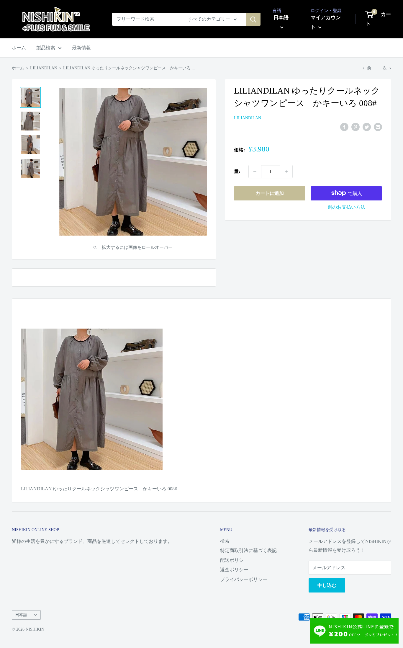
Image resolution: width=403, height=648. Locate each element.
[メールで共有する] (378, 126)
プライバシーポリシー (243, 579)
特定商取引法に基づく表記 (248, 550)
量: (237, 171)
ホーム (19, 47)
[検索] (253, 19)
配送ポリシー (234, 560)
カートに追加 (269, 192)
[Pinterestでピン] (355, 126)
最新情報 (81, 47)
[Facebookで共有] (344, 126)
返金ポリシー (234, 569)
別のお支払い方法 (346, 206)
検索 (225, 540)
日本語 (21, 615)
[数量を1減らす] (255, 171)
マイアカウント (326, 22)
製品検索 (45, 47)
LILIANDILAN (43, 68)
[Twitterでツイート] (367, 126)
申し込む (326, 585)
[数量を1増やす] (286, 171)
